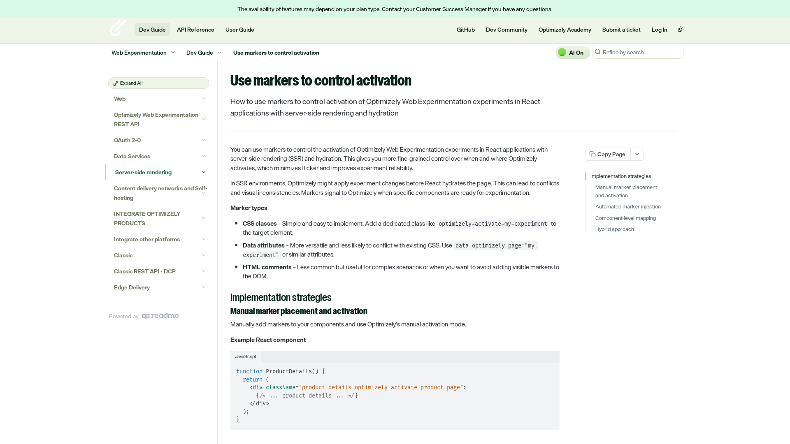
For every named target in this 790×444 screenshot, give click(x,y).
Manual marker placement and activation (626, 191)
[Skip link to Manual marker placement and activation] (224, 312)
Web (119, 98)
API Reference (195, 29)
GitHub (466, 29)
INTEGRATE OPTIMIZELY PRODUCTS (147, 218)
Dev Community (506, 29)
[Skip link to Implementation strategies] (224, 298)
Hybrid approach (614, 229)
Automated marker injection (628, 207)
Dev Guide (152, 29)
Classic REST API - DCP (145, 271)
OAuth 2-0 (127, 140)
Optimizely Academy (565, 29)
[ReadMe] (160, 316)
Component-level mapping (625, 218)
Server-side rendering (143, 172)
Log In (659, 29)
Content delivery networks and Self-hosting (160, 192)
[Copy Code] (549, 369)
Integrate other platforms (147, 239)
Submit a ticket (621, 29)
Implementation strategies (620, 176)
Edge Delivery (132, 287)
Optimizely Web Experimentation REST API (156, 119)
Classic (123, 255)
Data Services (132, 156)
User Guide (239, 29)
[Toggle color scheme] (680, 29)
